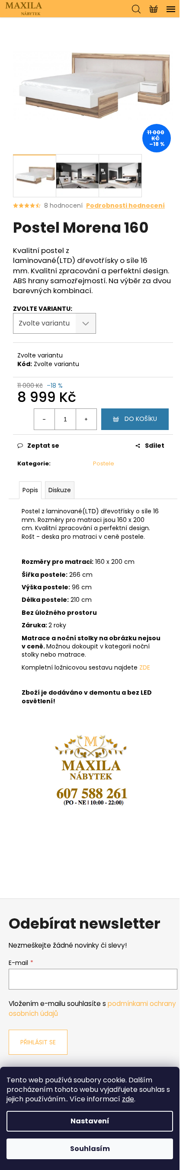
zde (128, 1099)
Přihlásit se (38, 1042)
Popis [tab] (30, 490)
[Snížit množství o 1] (44, 419)
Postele (103, 463)
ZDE (144, 667)
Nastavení (90, 1121)
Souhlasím (90, 1149)
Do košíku (141, 418)
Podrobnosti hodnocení (125, 206)
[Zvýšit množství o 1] (86, 419)
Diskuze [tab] (59, 490)
